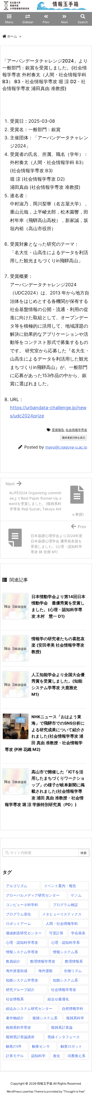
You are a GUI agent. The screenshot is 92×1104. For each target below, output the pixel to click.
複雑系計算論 (62, 1027)
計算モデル (15, 1055)
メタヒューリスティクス (62, 914)
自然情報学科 (72, 1008)
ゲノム (76, 895)
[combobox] (46, 853)
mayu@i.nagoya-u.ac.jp (66, 447)
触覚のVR (13, 1046)
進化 (56, 1055)
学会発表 (78, 933)
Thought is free (74, 1091)
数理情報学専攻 (42, 961)
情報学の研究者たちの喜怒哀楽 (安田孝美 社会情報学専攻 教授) (58, 645)
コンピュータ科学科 (22, 904)
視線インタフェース (64, 1037)
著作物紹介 (15, 1018)
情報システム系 (65, 952)
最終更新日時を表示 (73, 437)
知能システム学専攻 (22, 980)
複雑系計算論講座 (20, 1037)
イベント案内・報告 (60, 886)
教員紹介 (13, 961)
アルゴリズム (16, 886)
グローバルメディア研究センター (33, 895)
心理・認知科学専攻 (22, 942)
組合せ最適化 (58, 999)
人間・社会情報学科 (62, 923)
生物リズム (73, 971)
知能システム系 (65, 980)
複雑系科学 (75, 1018)
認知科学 (38, 1055)
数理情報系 (74, 961)
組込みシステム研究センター (29, 1008)
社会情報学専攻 (76, 430)
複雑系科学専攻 (18, 1027)
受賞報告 (58, 430)
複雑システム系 (44, 1018)
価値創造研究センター (24, 933)
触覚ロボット (71, 1046)
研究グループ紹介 (20, 989)
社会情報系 (15, 999)
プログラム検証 (65, 904)
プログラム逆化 (18, 914)
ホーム (12, 36)
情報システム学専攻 (22, 952)
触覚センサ (41, 1046)
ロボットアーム (18, 923)
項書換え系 (76, 1055)
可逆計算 (56, 933)
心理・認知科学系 (65, 942)
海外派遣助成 (16, 971)
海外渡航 (45, 971)
